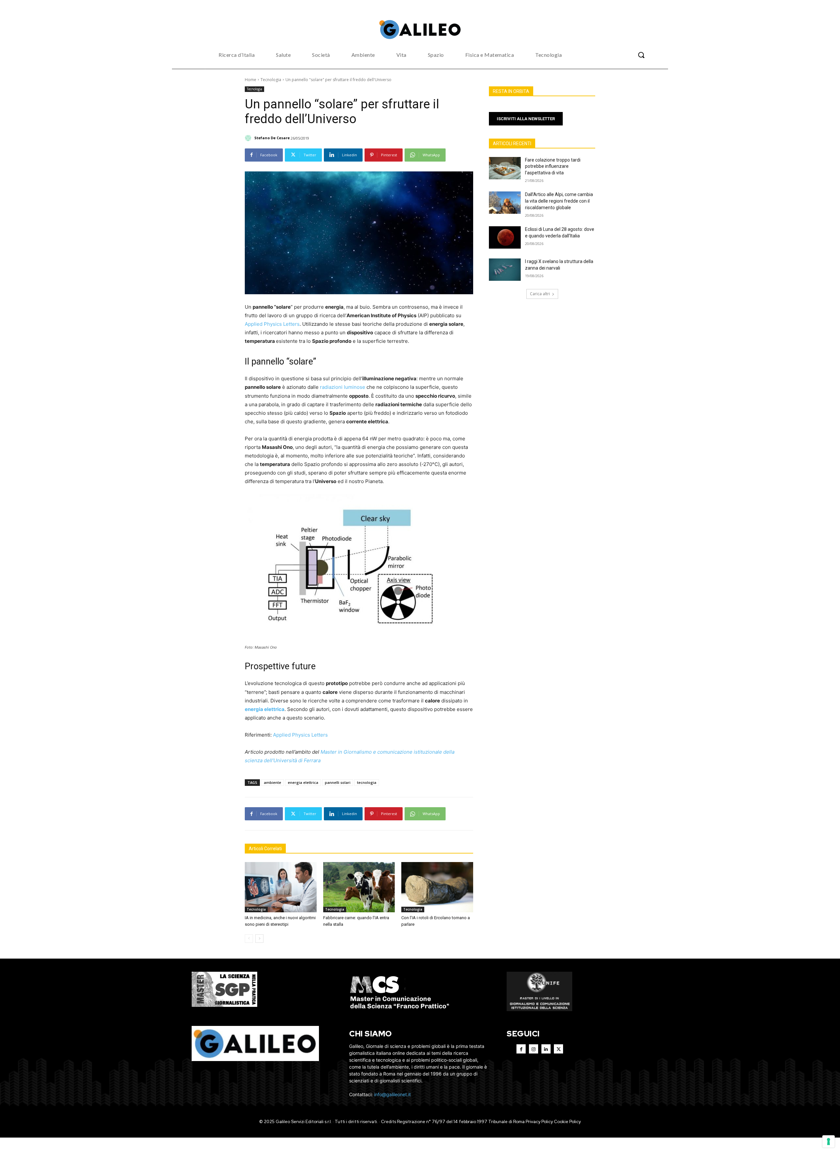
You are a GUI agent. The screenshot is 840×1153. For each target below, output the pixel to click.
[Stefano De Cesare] (249, 138)
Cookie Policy (567, 1121)
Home (250, 79)
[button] (641, 55)
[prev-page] (249, 938)
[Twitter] (558, 1048)
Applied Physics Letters (272, 324)
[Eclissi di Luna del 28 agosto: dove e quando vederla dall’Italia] (505, 237)
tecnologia (366, 782)
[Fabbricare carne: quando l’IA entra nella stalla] (359, 887)
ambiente (272, 782)
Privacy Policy (539, 1121)
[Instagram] (533, 1048)
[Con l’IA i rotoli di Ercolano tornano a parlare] (437, 887)
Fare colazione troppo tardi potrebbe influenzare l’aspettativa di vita (552, 166)
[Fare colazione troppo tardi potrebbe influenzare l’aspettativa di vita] (505, 168)
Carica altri (540, 294)
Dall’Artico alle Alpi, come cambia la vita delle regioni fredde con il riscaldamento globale (559, 201)
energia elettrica (264, 709)
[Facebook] (521, 1048)
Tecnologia (271, 79)
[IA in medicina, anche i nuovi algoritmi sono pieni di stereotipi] (281, 887)
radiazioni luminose (342, 387)
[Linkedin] (546, 1048)
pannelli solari (337, 782)
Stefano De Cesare (272, 137)
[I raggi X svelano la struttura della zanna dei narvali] (505, 269)
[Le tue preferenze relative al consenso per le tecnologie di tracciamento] (828, 1141)
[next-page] (259, 938)
